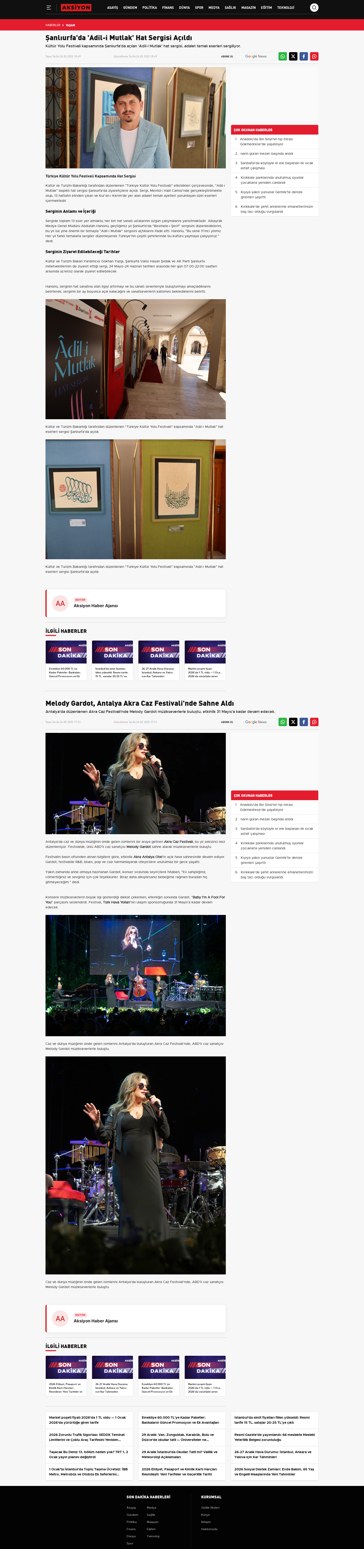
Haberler (53, 25)
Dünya (184, 7)
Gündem (130, 7)
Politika (149, 7)
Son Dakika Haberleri (148, 1496)
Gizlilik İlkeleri (210, 1507)
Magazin (248, 7)
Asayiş (112, 7)
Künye (205, 1515)
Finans (168, 7)
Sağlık (230, 7)
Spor (199, 7)
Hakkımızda (209, 1529)
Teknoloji (285, 7)
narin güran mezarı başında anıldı (267, 154)
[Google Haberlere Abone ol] (255, 56)
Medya (214, 7)
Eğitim (266, 7)
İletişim (206, 1522)
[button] (49, 8)
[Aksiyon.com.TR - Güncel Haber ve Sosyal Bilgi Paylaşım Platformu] (76, 7)
